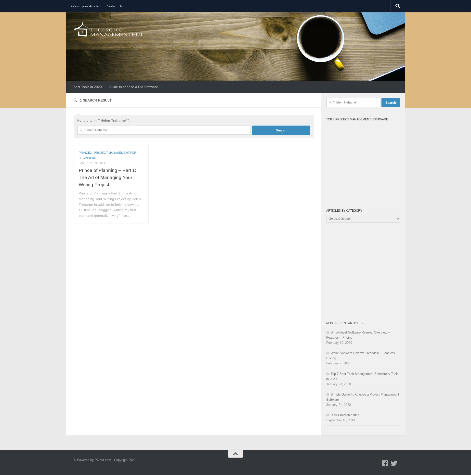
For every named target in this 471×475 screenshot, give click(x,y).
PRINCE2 (85, 152)
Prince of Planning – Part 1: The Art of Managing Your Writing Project (107, 177)
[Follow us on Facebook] (385, 463)
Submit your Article (84, 6)
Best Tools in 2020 (87, 87)
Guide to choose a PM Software (133, 87)
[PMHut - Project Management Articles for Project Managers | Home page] (109, 29)
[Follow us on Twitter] (394, 463)
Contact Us (114, 6)
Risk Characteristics (345, 415)
